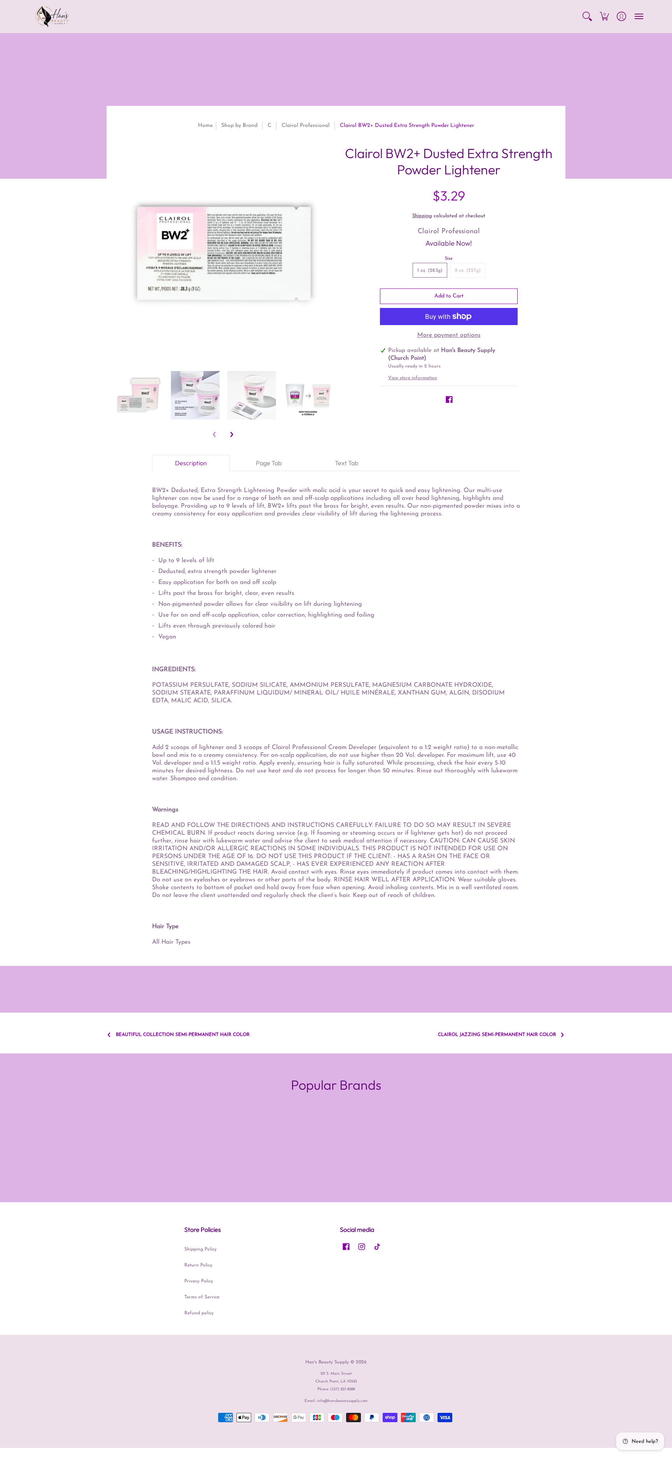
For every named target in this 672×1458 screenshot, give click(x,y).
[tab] (191, 463)
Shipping (422, 215)
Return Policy (198, 1265)
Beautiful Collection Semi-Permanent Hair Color (183, 1034)
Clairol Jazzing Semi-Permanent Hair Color (497, 1034)
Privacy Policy (198, 1281)
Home (205, 125)
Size (449, 259)
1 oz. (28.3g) (430, 270)
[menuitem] (587, 16)
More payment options (449, 335)
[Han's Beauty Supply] (52, 16)
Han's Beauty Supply (327, 1362)
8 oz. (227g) (468, 270)
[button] (587, 16)
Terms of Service (201, 1297)
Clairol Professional (306, 125)
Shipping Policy (200, 1249)
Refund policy (199, 1313)
